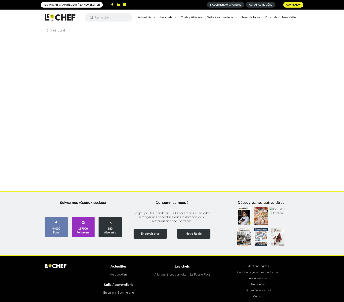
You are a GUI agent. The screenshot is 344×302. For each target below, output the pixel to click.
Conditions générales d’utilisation (258, 272)
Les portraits (177, 274)
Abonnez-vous (258, 278)
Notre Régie (194, 233)
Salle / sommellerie (220, 17)
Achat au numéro (260, 4)
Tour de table (251, 17)
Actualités (144, 17)
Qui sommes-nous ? (258, 290)
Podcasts (271, 17)
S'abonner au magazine (225, 4)
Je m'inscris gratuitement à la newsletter (72, 4)
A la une (159, 274)
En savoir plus (150, 233)
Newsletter (289, 17)
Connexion (293, 4)
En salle (108, 292)
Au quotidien (118, 274)
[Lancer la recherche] (92, 17)
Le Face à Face (200, 274)
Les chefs (166, 17)
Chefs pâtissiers (191, 17)
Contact (258, 296)
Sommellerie (126, 292)
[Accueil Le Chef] (63, 17)
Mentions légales (258, 266)
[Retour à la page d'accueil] (55, 266)
